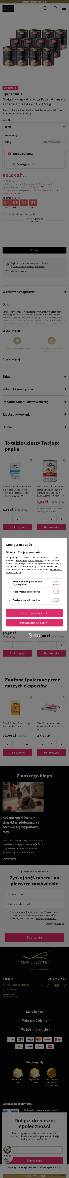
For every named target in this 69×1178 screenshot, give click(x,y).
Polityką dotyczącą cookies (29, 560)
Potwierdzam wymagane (34, 622)
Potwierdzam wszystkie (34, 612)
